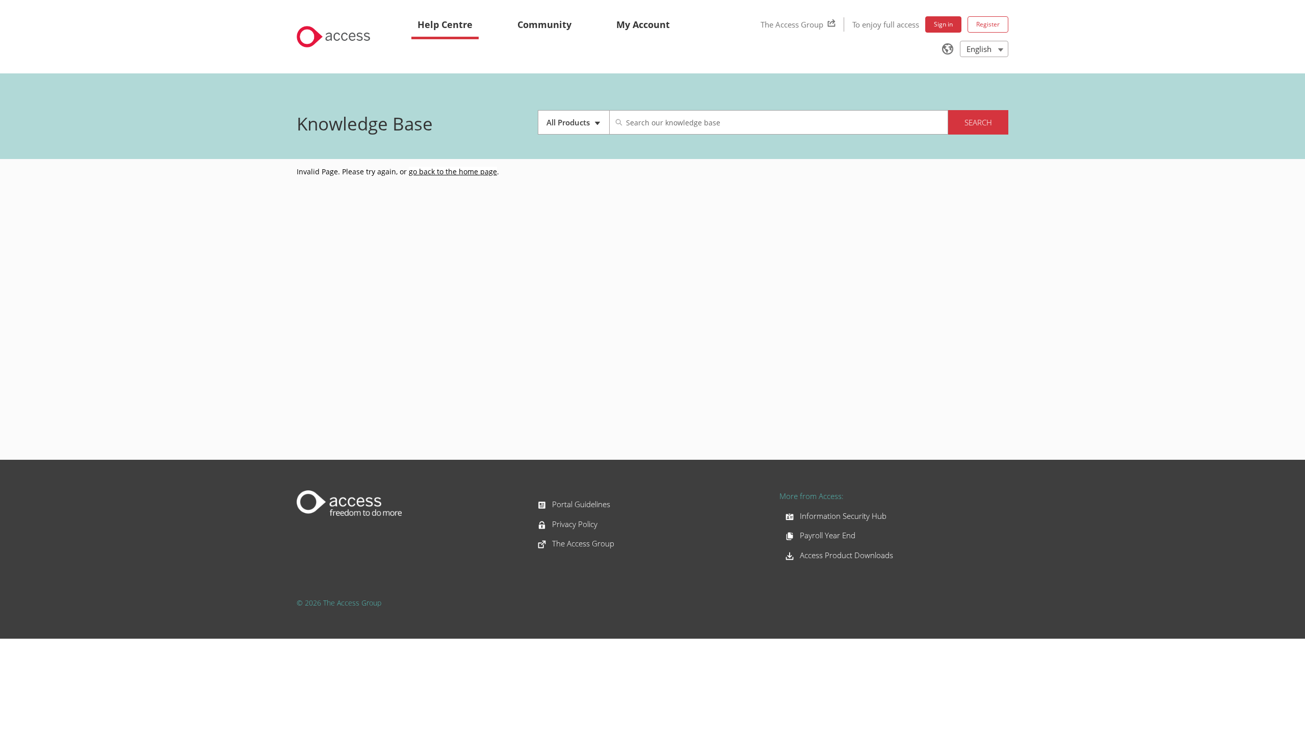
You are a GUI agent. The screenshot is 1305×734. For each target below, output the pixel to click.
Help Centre (445, 24)
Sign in (943, 24)
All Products (577, 126)
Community (544, 24)
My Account (643, 24)
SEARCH (978, 122)
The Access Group (792, 24)
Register (988, 24)
